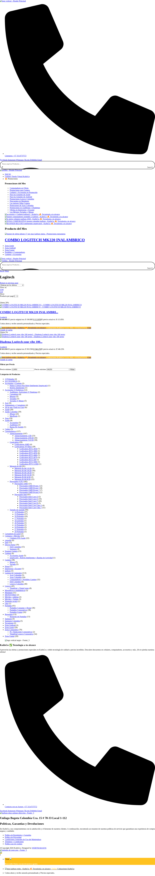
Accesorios (14, 423)
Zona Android (10, 625)
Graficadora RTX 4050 (28, 453)
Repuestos (9, 614)
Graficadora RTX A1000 (29, 464)
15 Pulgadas (19, 514)
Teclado (13, 564)
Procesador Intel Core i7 (28, 501)
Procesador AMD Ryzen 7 (29, 490)
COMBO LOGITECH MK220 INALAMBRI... (29, 312)
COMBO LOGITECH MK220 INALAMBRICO (45, 240)
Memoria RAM (16, 466)
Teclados (13, 399)
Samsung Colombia (12, 621)
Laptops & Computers (13, 573)
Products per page (7, 296)
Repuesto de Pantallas (18, 617)
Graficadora (14, 442)
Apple (7, 410)
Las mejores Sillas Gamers (20, 203)
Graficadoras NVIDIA (23, 447)
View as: (3, 287)
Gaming (8, 560)
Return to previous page (9, 283)
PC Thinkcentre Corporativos (21, 632)
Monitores (9, 593)
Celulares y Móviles (12, 536)
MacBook (13, 416)
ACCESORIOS (11, 381)
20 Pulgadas (19, 523)
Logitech (3, 317)
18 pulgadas (19, 521)
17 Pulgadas (19, 518)
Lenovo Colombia (17, 584)
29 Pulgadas (19, 532)
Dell (6, 542)
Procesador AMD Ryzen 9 (29, 492)
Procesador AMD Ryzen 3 (29, 486)
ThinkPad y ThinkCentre (19, 588)
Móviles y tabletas (12, 597)
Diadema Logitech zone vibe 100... (21, 341)
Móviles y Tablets (11, 599)
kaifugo (8, 571)
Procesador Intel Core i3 (28, 497)
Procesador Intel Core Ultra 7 (30, 508)
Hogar (7, 566)
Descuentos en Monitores (19, 201)
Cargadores (14, 394)
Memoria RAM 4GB (23, 477)
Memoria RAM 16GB (23, 471)
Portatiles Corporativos (18, 610)
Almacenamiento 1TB (23, 436)
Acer (7, 403)
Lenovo (8, 586)
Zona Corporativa (11, 630)
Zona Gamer (10, 636)
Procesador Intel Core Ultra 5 (30, 505)
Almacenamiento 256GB (24, 438)
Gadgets (8, 553)
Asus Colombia (16, 577)
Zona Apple (9, 627)
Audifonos (14, 425)
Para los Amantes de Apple (20, 195)
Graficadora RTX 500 (27, 460)
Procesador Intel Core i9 (28, 503)
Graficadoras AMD (22, 444)
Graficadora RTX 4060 (28, 455)
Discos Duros (10, 545)
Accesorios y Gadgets (13, 383)
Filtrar (72, 369)
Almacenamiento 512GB (24, 440)
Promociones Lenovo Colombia (22, 199)
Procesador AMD (21, 484)
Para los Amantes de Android (21, 197)
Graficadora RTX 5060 (28, 462)
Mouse (12, 562)
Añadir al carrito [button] (6, 330)
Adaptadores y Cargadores (15, 405)
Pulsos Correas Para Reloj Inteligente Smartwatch (29, 386)
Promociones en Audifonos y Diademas (25, 208)
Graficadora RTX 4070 (28, 457)
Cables (7, 429)
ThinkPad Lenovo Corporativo (21, 634)
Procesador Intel (21, 495)
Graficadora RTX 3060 (28, 451)
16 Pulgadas (19, 516)
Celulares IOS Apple (18, 538)
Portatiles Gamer (16, 612)
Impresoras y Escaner (13, 569)
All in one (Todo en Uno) (14, 407)
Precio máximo (40, 369)
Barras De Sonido (16, 427)
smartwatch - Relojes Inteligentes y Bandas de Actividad (31, 558)
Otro (6, 603)
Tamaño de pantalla (17, 510)
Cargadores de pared (13, 534)
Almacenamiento (16, 433)
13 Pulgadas (9, 379)
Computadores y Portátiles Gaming (23, 580)
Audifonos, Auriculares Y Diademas (23, 392)
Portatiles (8, 606)
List (1, 292)
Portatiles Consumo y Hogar (20, 608)
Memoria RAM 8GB (23, 479)
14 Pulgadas (19, 512)
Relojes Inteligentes (17, 388)
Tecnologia (9, 623)
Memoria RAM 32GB (23, 475)
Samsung (13, 549)
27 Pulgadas (19, 529)
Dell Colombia (15, 547)
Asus (7, 418)
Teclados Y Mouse (17, 401)
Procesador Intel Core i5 (28, 499)
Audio (7, 420)
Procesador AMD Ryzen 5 (29, 488)
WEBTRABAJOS (39, 848)
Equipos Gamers (11, 551)
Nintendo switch (11, 601)
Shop (7, 271)
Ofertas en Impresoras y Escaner (22, 210)
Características (10, 431)
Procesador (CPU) (17, 481)
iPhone (12, 414)
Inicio (2, 271)
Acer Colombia (15, 575)
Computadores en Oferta (19, 188)
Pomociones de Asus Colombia (22, 206)
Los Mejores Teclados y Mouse (22, 212)
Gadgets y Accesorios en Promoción (23, 192)
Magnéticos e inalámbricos (15, 590)
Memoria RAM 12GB (23, 468)
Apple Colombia (11, 412)
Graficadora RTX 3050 (28, 449)
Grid (2, 290)
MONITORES (10, 595)
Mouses (13, 396)
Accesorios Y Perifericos (14, 390)
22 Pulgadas (19, 525)
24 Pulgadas (19, 527)
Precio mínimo (5, 369)
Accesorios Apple (16, 556)
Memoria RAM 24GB (23, 473)
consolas (8, 540)
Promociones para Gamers (20, 190)
